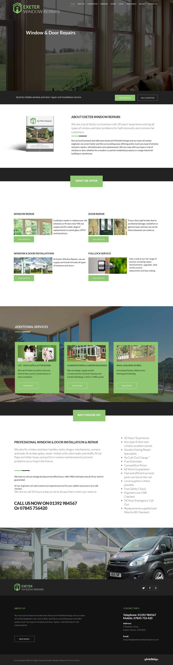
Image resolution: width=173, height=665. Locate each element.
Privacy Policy (74, 660)
